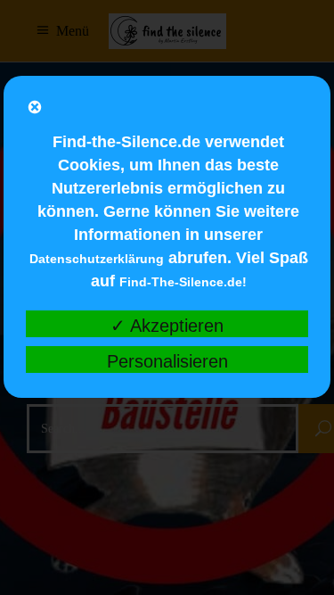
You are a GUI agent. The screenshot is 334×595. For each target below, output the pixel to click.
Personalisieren (167, 361)
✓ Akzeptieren (167, 325)
